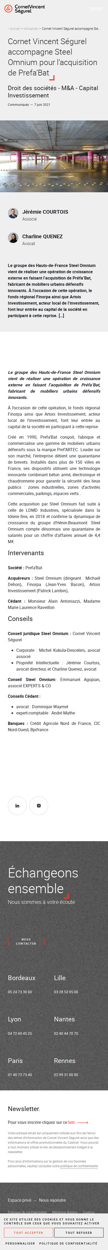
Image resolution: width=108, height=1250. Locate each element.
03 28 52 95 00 (66, 991)
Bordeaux (21, 977)
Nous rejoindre (52, 1200)
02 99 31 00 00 (66, 1074)
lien (71, 1122)
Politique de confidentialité (27, 1212)
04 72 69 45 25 (20, 1033)
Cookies (89, 1212)
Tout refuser (79, 1233)
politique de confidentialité (79, 1166)
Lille (60, 977)
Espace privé (19, 1200)
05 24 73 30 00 (20, 991)
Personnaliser (20, 1243)
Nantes (64, 1019)
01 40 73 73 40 (20, 1074)
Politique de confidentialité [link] (68, 1243)
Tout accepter (28, 1233)
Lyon (14, 1019)
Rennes (64, 1060)
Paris (15, 1060)
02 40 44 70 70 (66, 1033)
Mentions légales (65, 1212)
